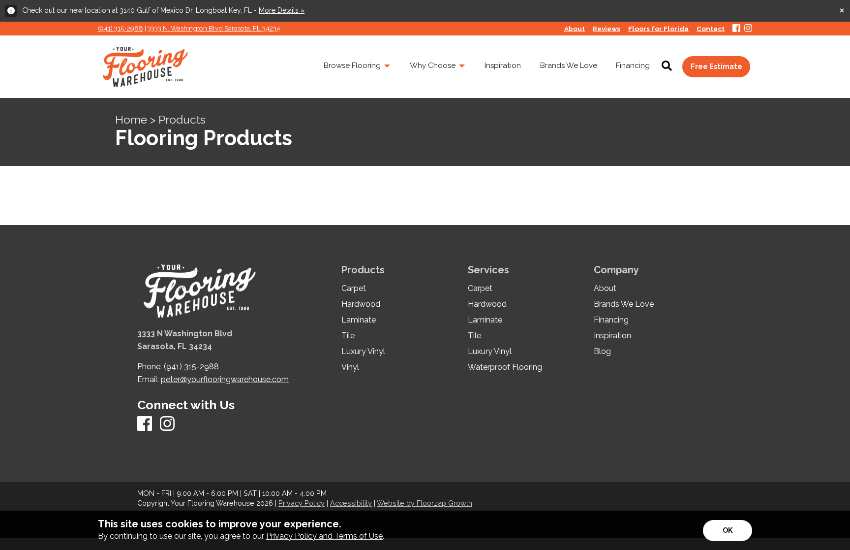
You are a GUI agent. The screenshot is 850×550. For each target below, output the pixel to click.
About (605, 288)
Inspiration (612, 336)
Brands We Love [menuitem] (568, 65)
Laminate (358, 320)
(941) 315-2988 (120, 28)
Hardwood (360, 304)
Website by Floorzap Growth (424, 503)
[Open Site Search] (666, 66)
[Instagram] (748, 28)
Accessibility (351, 503)
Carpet (353, 288)
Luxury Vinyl (363, 352)
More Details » (281, 10)
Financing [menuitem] (633, 65)
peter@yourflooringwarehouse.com (225, 379)
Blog (602, 352)
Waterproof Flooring (505, 367)
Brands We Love (624, 304)
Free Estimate (716, 66)
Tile (348, 336)
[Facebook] (736, 28)
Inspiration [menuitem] (503, 65)
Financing (611, 320)
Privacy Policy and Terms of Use (324, 536)
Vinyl (350, 367)
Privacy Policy (301, 503)
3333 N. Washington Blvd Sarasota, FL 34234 (214, 28)
